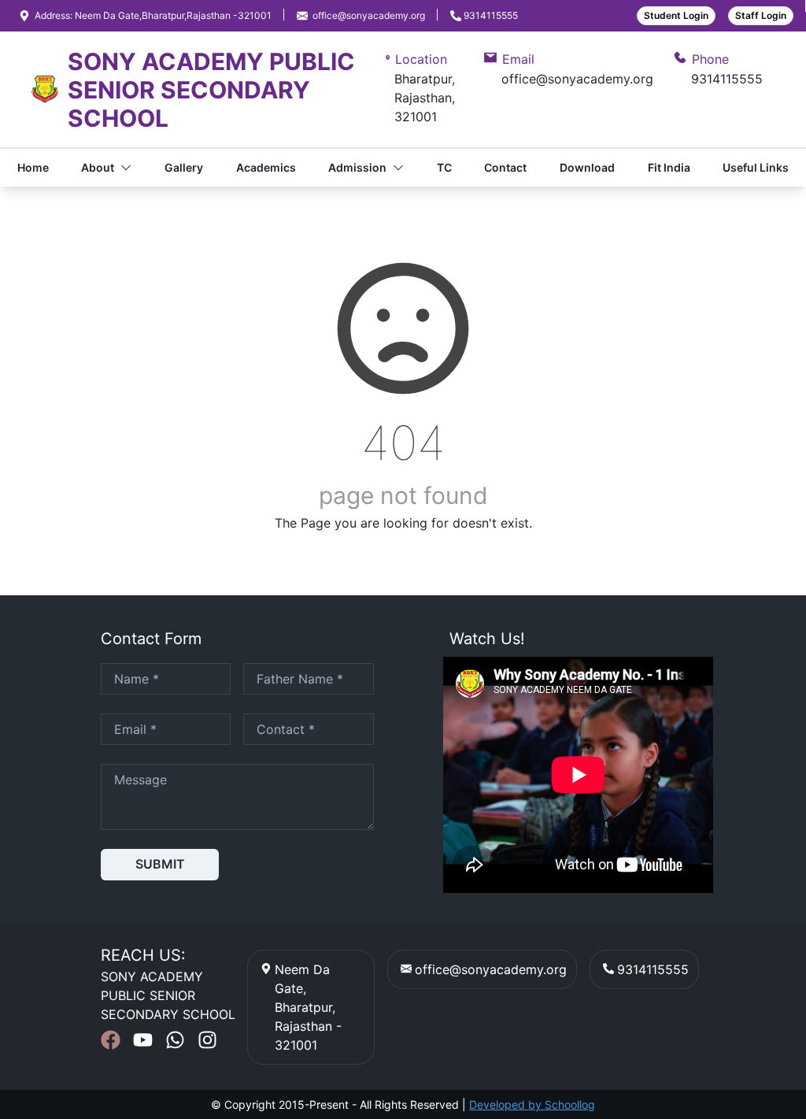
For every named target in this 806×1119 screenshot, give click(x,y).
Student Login (676, 15)
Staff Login (760, 15)
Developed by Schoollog (532, 1104)
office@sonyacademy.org (491, 969)
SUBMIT (160, 864)
